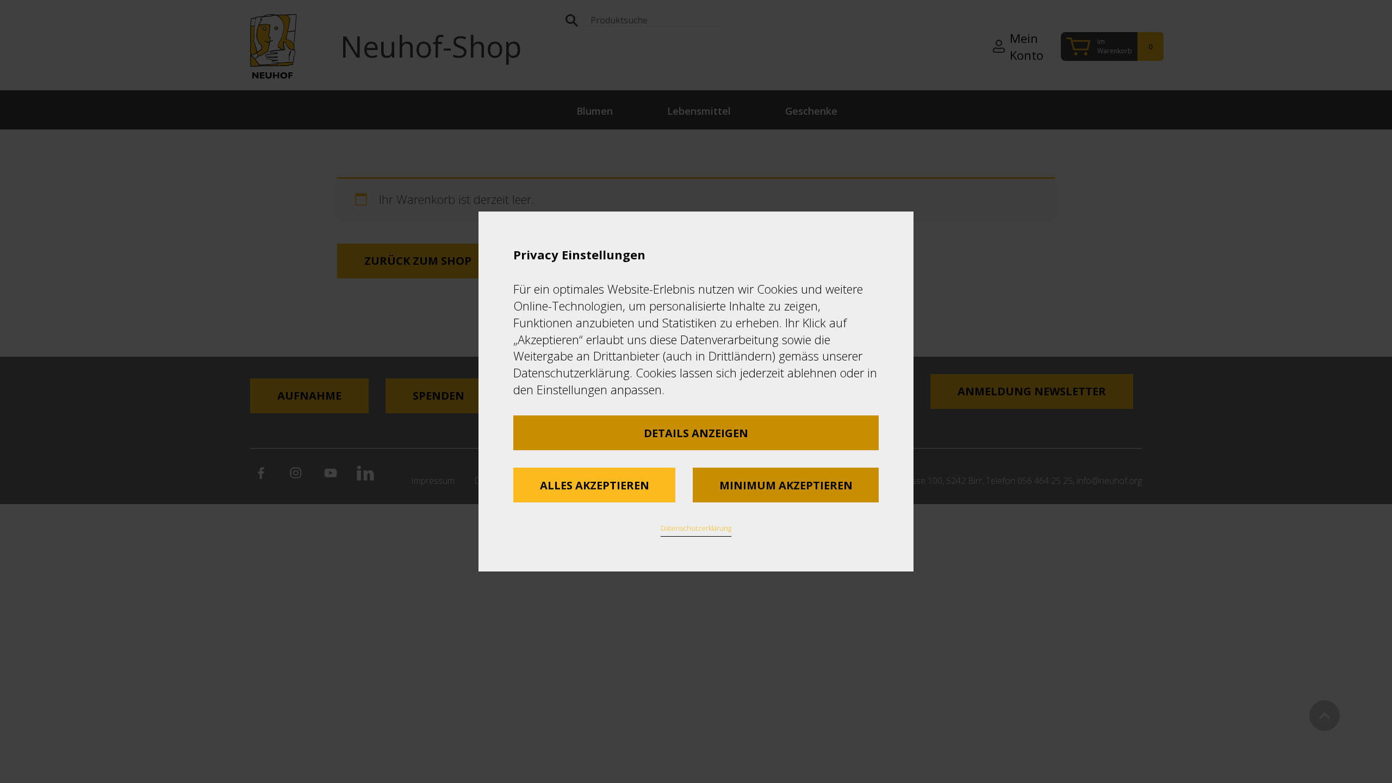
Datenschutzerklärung (696, 528)
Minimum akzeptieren (786, 485)
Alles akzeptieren (594, 485)
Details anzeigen (696, 433)
